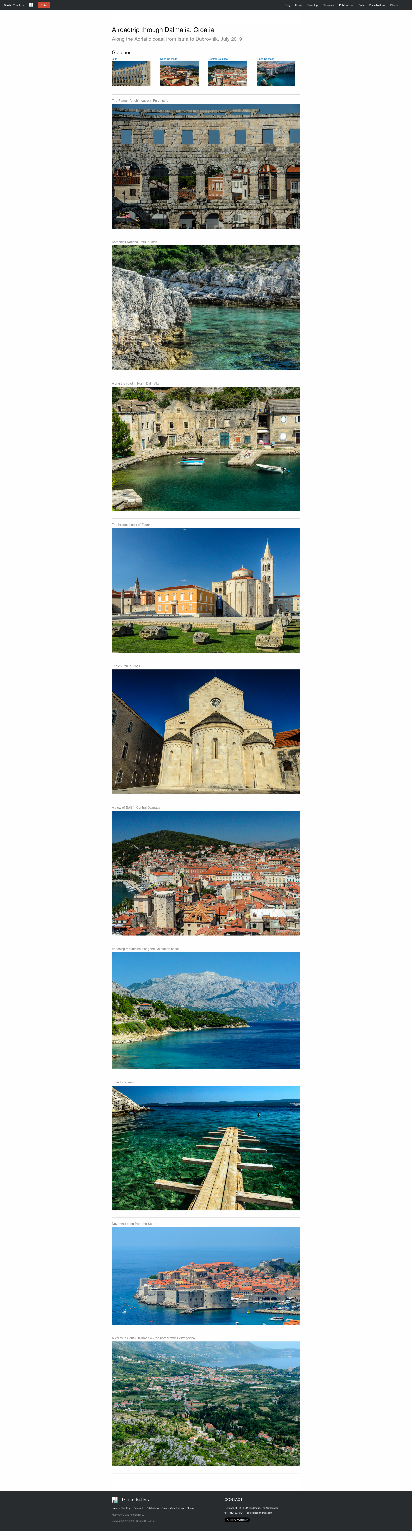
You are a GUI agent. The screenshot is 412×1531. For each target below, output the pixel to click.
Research (328, 5)
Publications (346, 5)
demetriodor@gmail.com (259, 1512)
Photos (394, 5)
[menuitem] (13, 5)
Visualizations (377, 5)
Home (298, 5)
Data (361, 5)
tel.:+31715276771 (234, 1512)
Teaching (312, 5)
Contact (44, 5)
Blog (287, 5)
